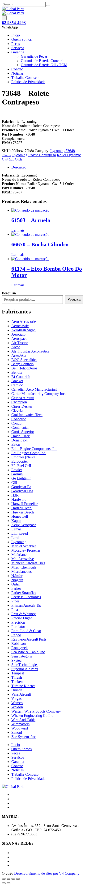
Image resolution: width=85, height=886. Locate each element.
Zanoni (16, 732)
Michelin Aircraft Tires (28, 563)
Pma (14, 610)
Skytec (16, 660)
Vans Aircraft (21, 694)
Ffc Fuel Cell (21, 466)
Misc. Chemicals (23, 567)
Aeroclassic (20, 326)
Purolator (18, 627)
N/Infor (16, 576)
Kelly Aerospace (23, 525)
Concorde (18, 419)
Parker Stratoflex (23, 593)
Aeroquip (18, 334)
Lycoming (57, 151)
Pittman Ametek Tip (26, 605)
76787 (6, 155)
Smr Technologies (24, 665)
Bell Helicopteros (24, 368)
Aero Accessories (24, 322)
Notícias (17, 73)
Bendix (16, 372)
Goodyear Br (21, 487)
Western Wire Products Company (36, 711)
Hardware (18, 499)
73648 (70, 151)
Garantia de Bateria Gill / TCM (44, 65)
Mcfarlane (18, 555)
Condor (17, 423)
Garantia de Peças (34, 56)
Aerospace (19, 339)
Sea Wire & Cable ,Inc (28, 652)
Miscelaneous (21, 571)
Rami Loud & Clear (26, 631)
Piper (15, 601)
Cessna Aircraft (22, 398)
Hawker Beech (22, 512)
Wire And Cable (23, 720)
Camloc (17, 385)
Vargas (16, 699)
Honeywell (19, 516)
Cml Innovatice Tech (26, 415)
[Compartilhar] (13, 879)
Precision (18, 622)
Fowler (16, 470)
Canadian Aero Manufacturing (34, 389)
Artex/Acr (18, 355)
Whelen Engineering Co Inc (32, 716)
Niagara (17, 580)
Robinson (18, 643)
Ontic (15, 584)
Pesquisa (74, 299)
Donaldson (19, 440)
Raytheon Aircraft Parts (28, 639)
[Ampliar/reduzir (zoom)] (4, 879)
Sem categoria (21, 656)
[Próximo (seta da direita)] (8, 883)
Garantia (17, 52)
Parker (16, 588)
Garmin (17, 474)
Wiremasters (20, 724)
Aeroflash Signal (23, 330)
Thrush (16, 677)
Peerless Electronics (26, 597)
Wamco (17, 703)
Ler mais (17, 230)
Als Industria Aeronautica (30, 351)
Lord (15, 538)
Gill (14, 483)
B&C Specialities (24, 360)
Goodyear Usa (22, 491)
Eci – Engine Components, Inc (34, 449)
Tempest (17, 673)
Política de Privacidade (28, 82)
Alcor (15, 347)
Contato (17, 69)
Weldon (17, 707)
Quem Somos (21, 39)
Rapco (16, 635)
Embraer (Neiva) (23, 457)
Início (15, 35)
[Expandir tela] (8, 879)
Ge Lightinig (20, 478)
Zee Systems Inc (23, 737)
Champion (19, 402)
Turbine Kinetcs (23, 686)
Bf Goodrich (20, 377)
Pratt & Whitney (23, 614)
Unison (16, 690)
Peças (15, 44)
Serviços (17, 48)
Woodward (19, 728)
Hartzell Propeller (24, 504)
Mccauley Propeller (25, 550)
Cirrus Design (21, 406)
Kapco (16, 521)
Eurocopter (19, 461)
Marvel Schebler (23, 546)
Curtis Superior (22, 432)
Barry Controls (22, 364)
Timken (17, 682)
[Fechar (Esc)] (18, 879)
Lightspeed (19, 533)
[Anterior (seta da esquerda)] (4, 883)
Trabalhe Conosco (24, 78)
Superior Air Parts (24, 669)
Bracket (17, 381)
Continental (20, 427)
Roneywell (19, 648)
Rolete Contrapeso (42, 155)
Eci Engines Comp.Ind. (28, 453)
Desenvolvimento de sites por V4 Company (46, 873)
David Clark (20, 436)
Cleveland (18, 411)
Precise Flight (21, 618)
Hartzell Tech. (21, 508)
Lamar (16, 529)
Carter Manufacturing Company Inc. (38, 394)
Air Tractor (19, 343)
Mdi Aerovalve (22, 559)
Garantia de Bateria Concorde (43, 61)
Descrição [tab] (18, 167)
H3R (15, 495)
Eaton (15, 444)
